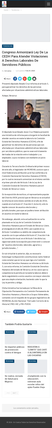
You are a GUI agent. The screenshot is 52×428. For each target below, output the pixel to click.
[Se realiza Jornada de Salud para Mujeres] (14, 366)
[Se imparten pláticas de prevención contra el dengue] (14, 337)
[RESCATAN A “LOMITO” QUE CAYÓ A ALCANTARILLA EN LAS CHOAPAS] (37, 337)
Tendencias (7, 46)
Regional (9, 332)
